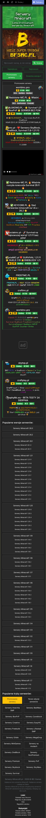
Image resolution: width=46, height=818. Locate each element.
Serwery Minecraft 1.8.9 (23, 670)
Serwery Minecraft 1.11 (23, 647)
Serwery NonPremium (33, 753)
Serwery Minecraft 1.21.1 (23, 499)
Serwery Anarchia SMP (12, 709)
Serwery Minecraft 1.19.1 (23, 552)
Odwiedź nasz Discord (23, 797)
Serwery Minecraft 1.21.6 (23, 479)
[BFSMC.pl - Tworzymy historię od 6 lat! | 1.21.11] (23, 44)
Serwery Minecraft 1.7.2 (23, 688)
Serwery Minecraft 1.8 (23, 666)
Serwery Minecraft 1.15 (23, 609)
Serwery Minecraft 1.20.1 (23, 529)
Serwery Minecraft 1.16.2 (23, 599)
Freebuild (30, 103)
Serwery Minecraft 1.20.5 (23, 513)
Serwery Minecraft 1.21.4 (23, 487)
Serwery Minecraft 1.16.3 (23, 595)
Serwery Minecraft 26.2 (23, 435)
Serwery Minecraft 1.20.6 (23, 509)
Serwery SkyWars (33, 767)
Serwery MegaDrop (34, 737)
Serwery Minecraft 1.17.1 (23, 576)
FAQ (23, 802)
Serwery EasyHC (34, 722)
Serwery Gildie (12, 737)
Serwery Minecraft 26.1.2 (23, 445)
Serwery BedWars (33, 708)
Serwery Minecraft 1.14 (23, 623)
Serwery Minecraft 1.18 (23, 558)
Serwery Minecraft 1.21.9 (23, 467)
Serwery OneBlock (12, 752)
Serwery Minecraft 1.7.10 (23, 684)
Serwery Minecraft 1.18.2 (23, 562)
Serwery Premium (12, 761)
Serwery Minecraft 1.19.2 (23, 548)
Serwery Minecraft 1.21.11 (23, 459)
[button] (12, 69)
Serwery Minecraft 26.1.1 (23, 449)
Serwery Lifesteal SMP (33, 730)
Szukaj (39, 63)
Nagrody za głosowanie (23, 800)
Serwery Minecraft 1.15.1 (23, 617)
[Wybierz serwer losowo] (12, 2)
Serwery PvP (33, 761)
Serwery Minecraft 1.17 (23, 572)
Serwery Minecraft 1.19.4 (23, 540)
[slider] (13, 172)
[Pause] (4, 172)
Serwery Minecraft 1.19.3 (23, 544)
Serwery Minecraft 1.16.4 (23, 591)
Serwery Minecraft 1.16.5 (23, 587)
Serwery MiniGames (12, 743)
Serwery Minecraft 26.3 (23, 428)
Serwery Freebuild (12, 729)
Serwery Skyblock (12, 767)
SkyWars (29, 93)
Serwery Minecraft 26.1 (23, 441)
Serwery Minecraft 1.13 (23, 630)
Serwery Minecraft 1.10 (23, 653)
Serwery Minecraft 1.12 (23, 636)
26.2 (15, 93)
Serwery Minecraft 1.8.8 (23, 674)
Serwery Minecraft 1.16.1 (23, 603)
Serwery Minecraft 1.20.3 (23, 521)
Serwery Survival (12, 773)
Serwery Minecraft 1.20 (23, 505)
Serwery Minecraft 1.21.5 (23, 483)
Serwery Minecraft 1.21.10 (23, 463)
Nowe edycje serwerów (33, 700)
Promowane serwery (23, 83)
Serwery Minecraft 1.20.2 (23, 525)
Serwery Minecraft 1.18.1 (23, 566)
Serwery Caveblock (33, 716)
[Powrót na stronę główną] (4, 2)
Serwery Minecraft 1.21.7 (23, 475)
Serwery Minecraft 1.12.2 (23, 640)
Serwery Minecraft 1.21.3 (23, 491)
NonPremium (21, 103)
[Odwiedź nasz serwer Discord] (8, 2)
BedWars (22, 93)
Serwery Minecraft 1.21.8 (23, 471)
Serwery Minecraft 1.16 (23, 583)
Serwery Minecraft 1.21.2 (23, 495)
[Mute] (7, 172)
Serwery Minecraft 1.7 (23, 680)
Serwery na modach (34, 744)
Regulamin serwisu (23, 804)
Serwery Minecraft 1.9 (23, 660)
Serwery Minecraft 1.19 (23, 536)
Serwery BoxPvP (12, 716)
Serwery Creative (12, 722)
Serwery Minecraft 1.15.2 (23, 613)
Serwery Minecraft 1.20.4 (23, 517)
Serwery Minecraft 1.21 (23, 455)
